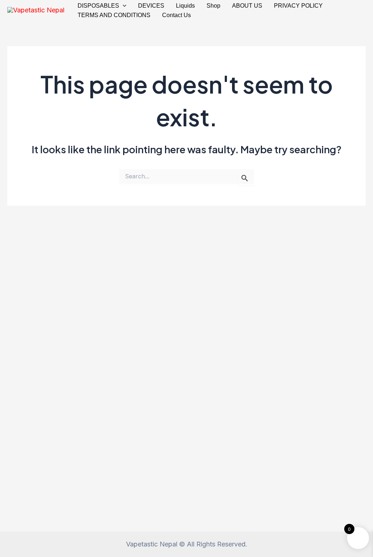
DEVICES (151, 6)
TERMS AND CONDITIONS (114, 15)
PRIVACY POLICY (298, 6)
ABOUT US (247, 6)
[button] (122, 6)
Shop (213, 6)
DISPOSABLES (98, 6)
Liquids (185, 6)
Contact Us (176, 15)
